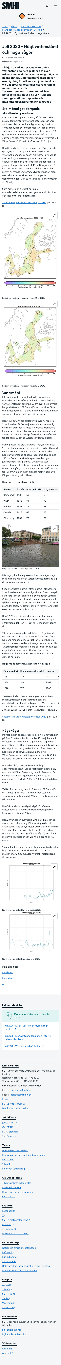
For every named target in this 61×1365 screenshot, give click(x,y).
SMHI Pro (22, 1293)
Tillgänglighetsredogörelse (16, 1182)
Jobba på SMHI (10, 1122)
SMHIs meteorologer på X (30, 1219)
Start (5, 26)
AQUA (20, 1284)
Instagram (23, 1229)
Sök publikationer (11, 1329)
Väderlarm (23, 1307)
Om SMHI (7, 1127)
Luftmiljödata (9, 1256)
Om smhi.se (8, 1196)
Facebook (9, 972)
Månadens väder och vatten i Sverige (22, 29)
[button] (47, 6)
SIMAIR (6, 1164)
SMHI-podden (9, 1136)
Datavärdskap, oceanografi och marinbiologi (26, 1266)
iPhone (21, 1348)
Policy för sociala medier (15, 1233)
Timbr (20, 1298)
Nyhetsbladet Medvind (14, 1334)
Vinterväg (22, 1303)
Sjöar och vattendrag (13, 1168)
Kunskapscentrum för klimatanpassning (24, 1155)
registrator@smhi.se (20, 1094)
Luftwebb (22, 1252)
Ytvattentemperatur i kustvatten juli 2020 (24, 202)
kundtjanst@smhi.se (20, 1090)
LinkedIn (9, 978)
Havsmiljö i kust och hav (15, 1150)
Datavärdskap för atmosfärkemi (19, 1270)
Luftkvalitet (8, 1159)
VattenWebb (9, 1261)
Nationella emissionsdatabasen (19, 1247)
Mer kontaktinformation (15, 1108)
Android (21, 1353)
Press (5, 1099)
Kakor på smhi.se (11, 1187)
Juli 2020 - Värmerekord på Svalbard (25, 1046)
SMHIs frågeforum (27, 1103)
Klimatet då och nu (31, 26)
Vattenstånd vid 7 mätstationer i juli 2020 (24, 716)
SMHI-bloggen (10, 1131)
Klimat (14, 26)
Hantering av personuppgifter (18, 1192)
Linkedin (22, 1224)
